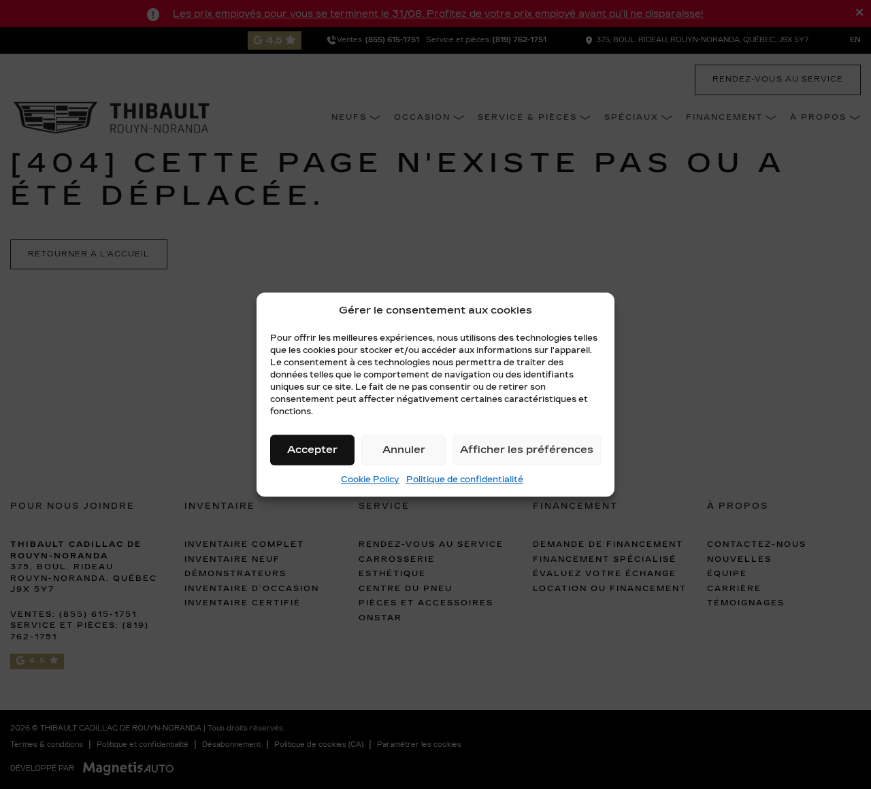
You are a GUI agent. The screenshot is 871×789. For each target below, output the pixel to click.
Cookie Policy (370, 479)
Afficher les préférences (526, 449)
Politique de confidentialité (464, 479)
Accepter (312, 449)
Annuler (403, 449)
